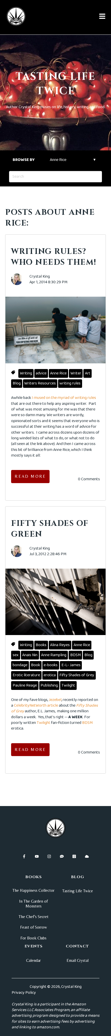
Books (41, 645)
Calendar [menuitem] (33, 960)
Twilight (68, 685)
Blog (17, 383)
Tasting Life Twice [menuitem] (77, 890)
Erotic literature (26, 675)
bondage (20, 665)
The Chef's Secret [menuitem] (34, 916)
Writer (75, 373)
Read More (30, 476)
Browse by (24, 160)
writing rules (70, 383)
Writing (26, 373)
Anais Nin (29, 655)
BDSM (75, 655)
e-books (51, 665)
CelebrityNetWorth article (36, 705)
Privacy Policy (24, 992)
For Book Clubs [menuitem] (33, 938)
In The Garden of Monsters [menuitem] (33, 904)
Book (35, 665)
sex (16, 655)
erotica (50, 675)
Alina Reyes (60, 645)
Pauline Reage (25, 685)
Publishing (49, 685)
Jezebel (55, 700)
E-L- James (71, 665)
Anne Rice (58, 373)
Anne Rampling (53, 655)
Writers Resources (40, 383)
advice (41, 373)
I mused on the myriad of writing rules (64, 398)
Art (87, 373)
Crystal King (39, 276)
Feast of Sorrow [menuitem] (33, 927)
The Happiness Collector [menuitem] (33, 890)
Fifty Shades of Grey (76, 675)
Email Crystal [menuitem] (78, 960)
